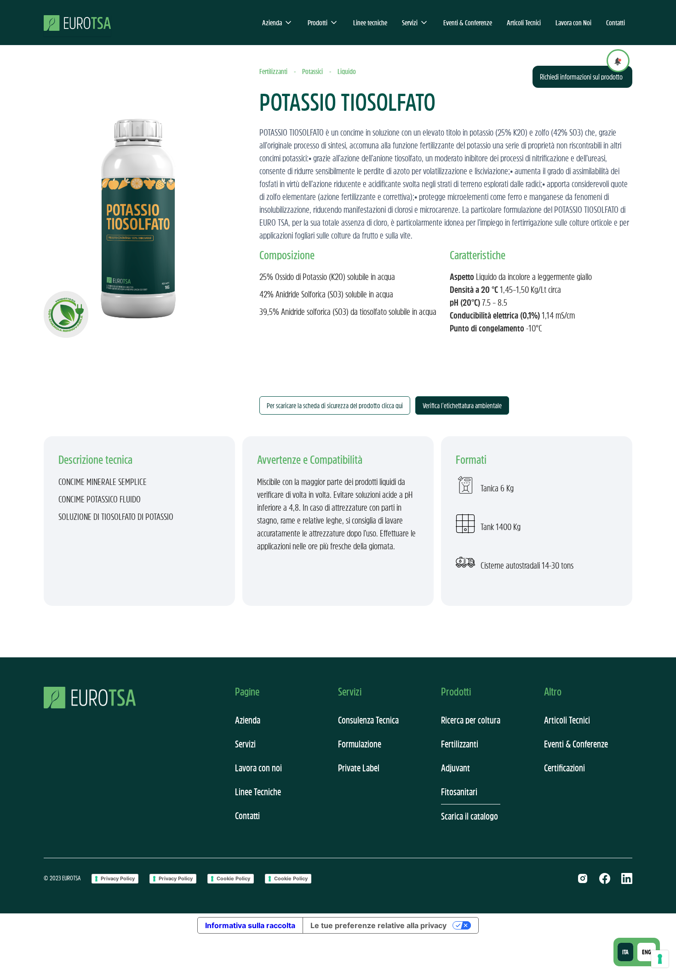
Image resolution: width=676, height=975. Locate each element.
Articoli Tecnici (524, 22)
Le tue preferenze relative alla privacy (378, 925)
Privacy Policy (118, 878)
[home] (77, 22)
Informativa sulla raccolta (250, 925)
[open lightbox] (137, 202)
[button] (277, 22)
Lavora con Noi (573, 22)
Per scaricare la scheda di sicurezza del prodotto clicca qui (335, 405)
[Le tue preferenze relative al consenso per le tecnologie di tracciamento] (660, 959)
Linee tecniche (370, 22)
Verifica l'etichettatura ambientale (462, 405)
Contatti (615, 22)
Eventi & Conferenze (467, 22)
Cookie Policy (233, 878)
